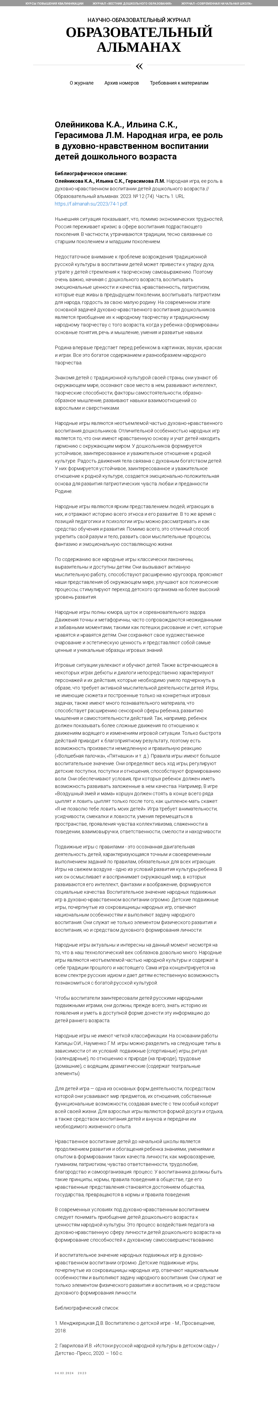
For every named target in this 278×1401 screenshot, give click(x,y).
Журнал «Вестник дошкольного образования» (132, 3)
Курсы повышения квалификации (54, 3)
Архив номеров (122, 83)
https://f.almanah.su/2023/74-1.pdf (91, 204)
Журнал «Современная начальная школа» (216, 3)
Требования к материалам (179, 83)
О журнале (82, 83)
